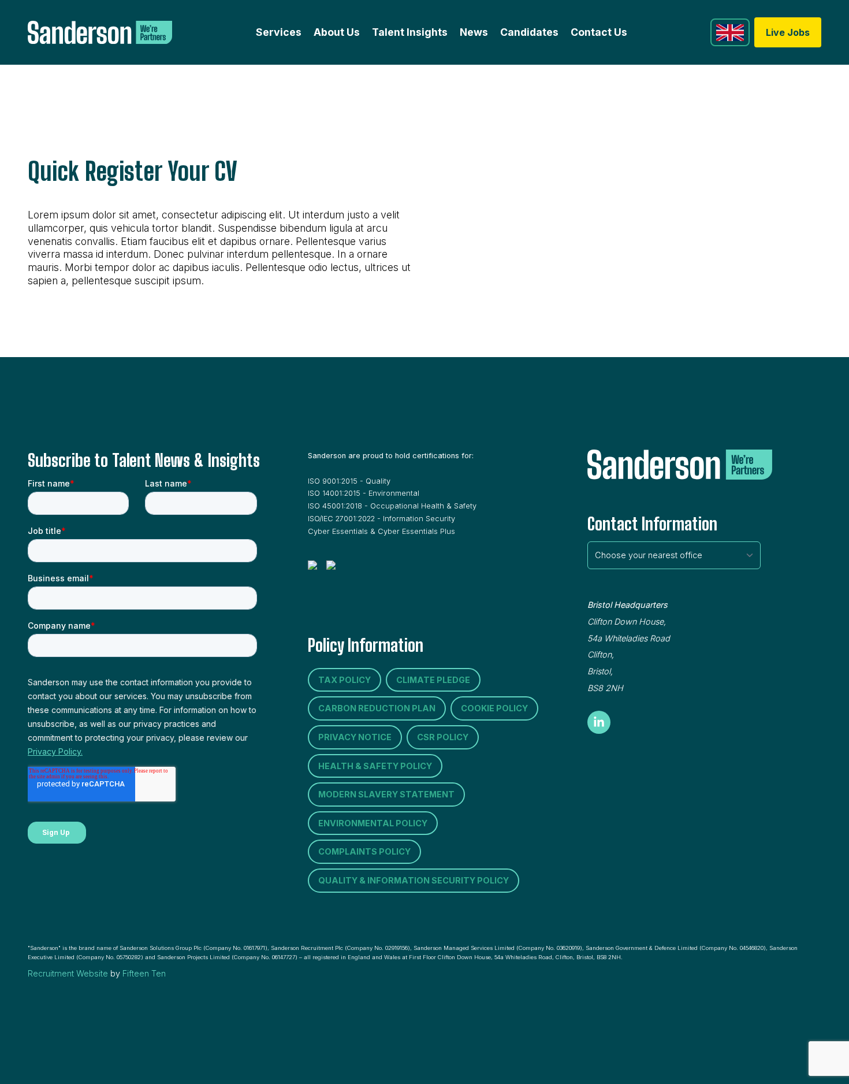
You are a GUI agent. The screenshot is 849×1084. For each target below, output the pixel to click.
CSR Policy (442, 737)
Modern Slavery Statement (386, 794)
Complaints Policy (364, 851)
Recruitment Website (68, 973)
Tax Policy (344, 680)
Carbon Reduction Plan (376, 708)
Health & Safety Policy (375, 766)
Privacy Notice (355, 737)
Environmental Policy (372, 823)
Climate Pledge (433, 680)
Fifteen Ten (144, 973)
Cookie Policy (494, 708)
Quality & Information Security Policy (413, 880)
